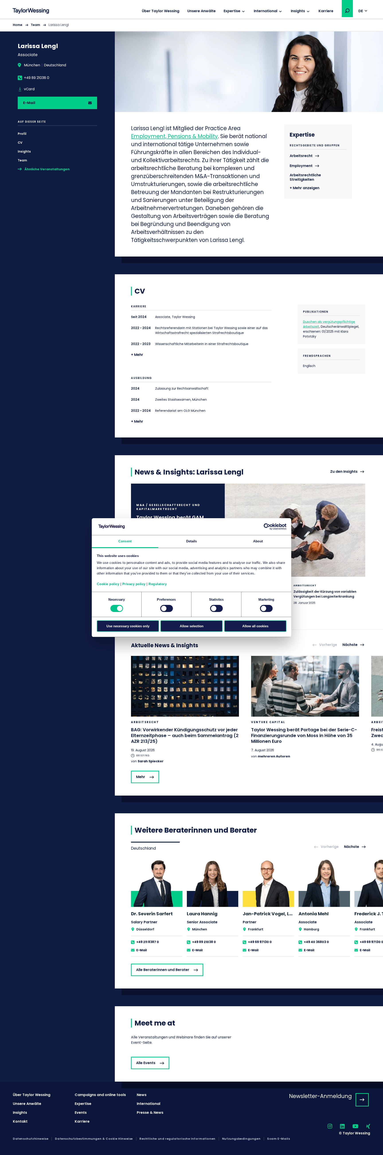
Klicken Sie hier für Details (310, 600)
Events (81, 1112)
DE (360, 11)
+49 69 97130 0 (260, 942)
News (142, 1094)
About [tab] (258, 541)
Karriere (326, 11)
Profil (22, 133)
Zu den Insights (344, 471)
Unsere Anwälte (201, 11)
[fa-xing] (364, 1126)
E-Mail (29, 102)
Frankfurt (255, 929)
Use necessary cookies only (127, 626)
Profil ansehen (156, 907)
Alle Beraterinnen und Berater (162, 969)
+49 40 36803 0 (316, 942)
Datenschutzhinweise (30, 1139)
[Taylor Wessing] (31, 11)
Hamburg (311, 929)
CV (20, 142)
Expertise (232, 11)
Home (17, 25)
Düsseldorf (145, 929)
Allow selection (191, 626)
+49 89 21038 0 (36, 78)
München (32, 65)
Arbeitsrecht (301, 156)
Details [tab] (191, 541)
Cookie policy (108, 584)
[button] (347, 10)
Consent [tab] (125, 541)
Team (35, 25)
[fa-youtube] (351, 1126)
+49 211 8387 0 (147, 942)
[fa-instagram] (326, 1126)
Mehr (140, 776)
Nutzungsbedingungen (241, 1139)
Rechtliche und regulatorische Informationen (177, 1139)
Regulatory (158, 584)
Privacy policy (134, 584)
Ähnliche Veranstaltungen (47, 169)
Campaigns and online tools (100, 1094)
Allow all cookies (255, 626)
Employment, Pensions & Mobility (174, 136)
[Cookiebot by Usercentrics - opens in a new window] (267, 526)
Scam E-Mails (278, 1139)
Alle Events (145, 1062)
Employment (301, 166)
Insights (298, 11)
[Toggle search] (347, 10)
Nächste (350, 645)
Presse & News (150, 1112)
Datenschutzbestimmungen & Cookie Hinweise (94, 1139)
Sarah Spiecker (151, 761)
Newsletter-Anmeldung (320, 1096)
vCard (29, 89)
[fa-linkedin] (338, 1126)
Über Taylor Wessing (160, 11)
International (265, 11)
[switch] (166, 608)
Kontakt (20, 1121)
